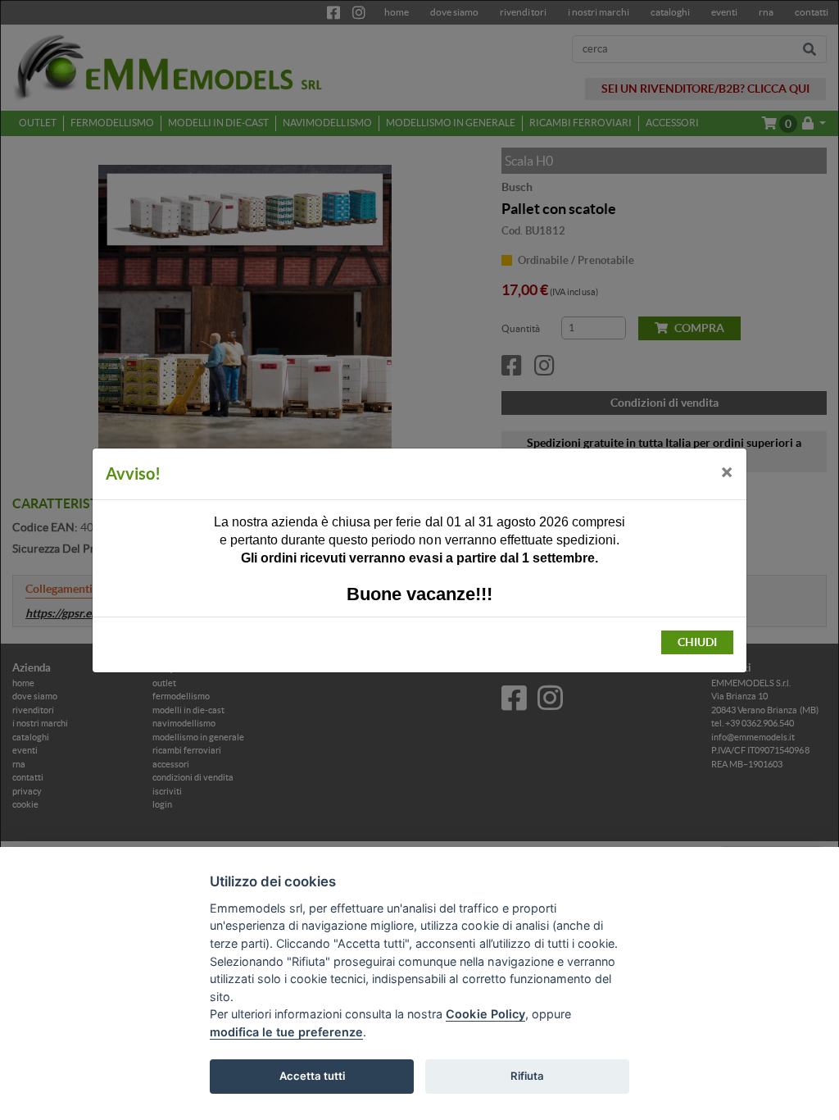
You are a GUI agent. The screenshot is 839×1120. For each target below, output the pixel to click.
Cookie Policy (485, 1014)
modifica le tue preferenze (286, 1032)
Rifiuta (527, 1075)
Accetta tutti (312, 1075)
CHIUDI (697, 642)
